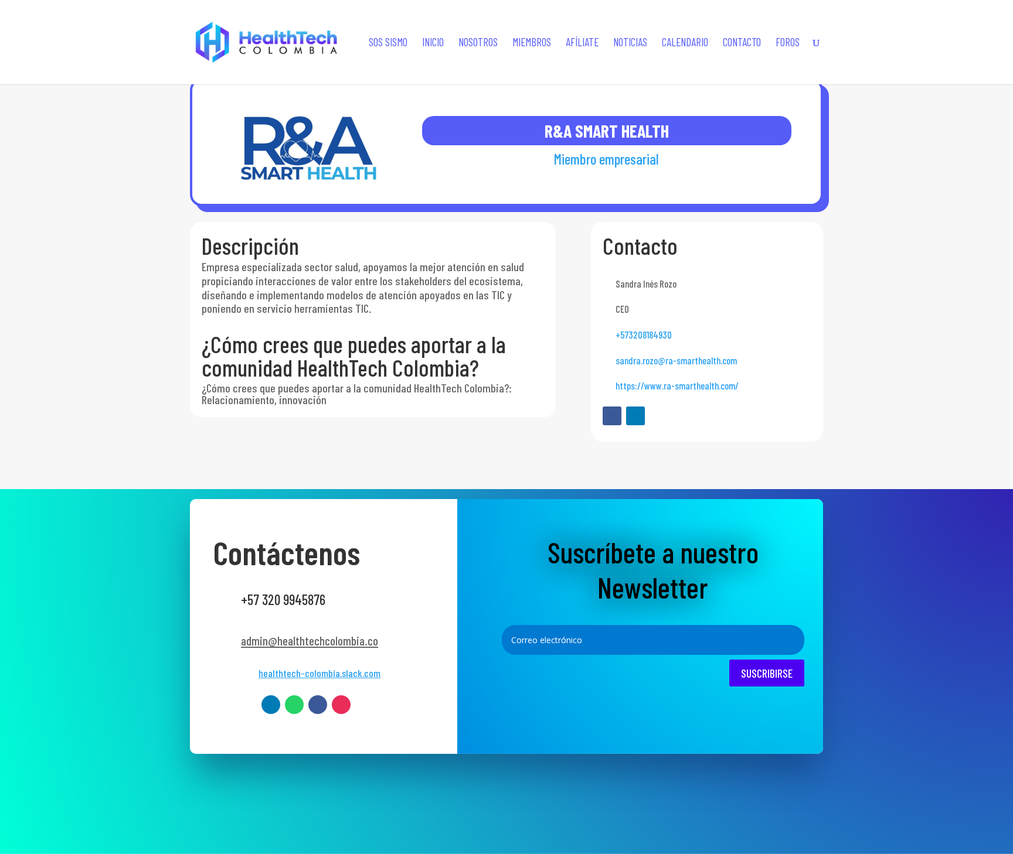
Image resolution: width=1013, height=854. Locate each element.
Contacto (742, 43)
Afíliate (582, 43)
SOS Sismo (388, 43)
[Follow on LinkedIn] (635, 415)
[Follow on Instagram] (341, 704)
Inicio (433, 43)
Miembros (531, 43)
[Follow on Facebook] (612, 415)
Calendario (685, 43)
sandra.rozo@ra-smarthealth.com (676, 360)
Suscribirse (767, 673)
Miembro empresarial (606, 159)
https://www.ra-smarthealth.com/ (677, 385)
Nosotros (478, 43)
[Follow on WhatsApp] (294, 704)
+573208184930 (644, 334)
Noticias (630, 43)
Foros (788, 43)
